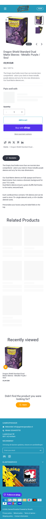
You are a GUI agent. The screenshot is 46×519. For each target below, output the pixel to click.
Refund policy (18, 513)
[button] (40, 8)
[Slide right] (41, 44)
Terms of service (29, 513)
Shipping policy (8, 516)
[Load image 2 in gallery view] (39, 30)
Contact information (21, 516)
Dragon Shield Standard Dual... (22, 147)
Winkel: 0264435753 (13, 430)
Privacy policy (7, 513)
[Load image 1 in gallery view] (39, 20)
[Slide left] (36, 44)
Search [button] (24, 405)
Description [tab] (12, 158)
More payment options (23, 134)
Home (5, 147)
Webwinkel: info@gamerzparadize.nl (19, 427)
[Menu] (5, 8)
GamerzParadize (13, 509)
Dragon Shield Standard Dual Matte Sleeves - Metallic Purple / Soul (15, 376)
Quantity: (7, 107)
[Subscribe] (40, 450)
